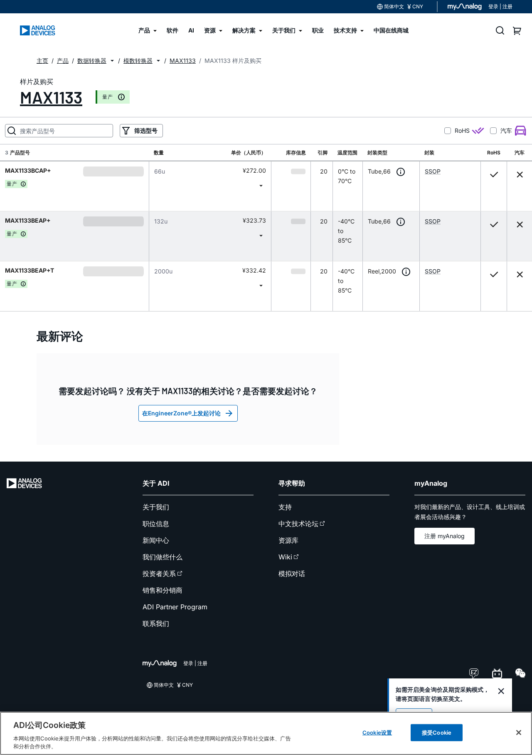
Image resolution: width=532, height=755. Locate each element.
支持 (285, 507)
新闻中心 (156, 540)
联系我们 (156, 623)
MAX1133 (51, 97)
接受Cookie (436, 732)
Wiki (285, 557)
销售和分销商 (162, 590)
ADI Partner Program (175, 607)
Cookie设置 (377, 732)
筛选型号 (146, 130)
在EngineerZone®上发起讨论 (181, 413)
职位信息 (156, 523)
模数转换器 (138, 60)
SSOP (433, 171)
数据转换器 (91, 60)
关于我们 (156, 507)
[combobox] (210, 185)
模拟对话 (291, 573)
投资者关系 (159, 573)
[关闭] (519, 732)
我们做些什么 (162, 557)
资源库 (288, 540)
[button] (112, 60)
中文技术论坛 (298, 523)
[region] (266, 733)
